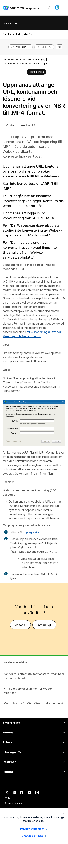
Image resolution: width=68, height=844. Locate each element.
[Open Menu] (65, 7)
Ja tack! (20, 625)
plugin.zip (32, 532)
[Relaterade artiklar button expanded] (62, 662)
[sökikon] (49, 8)
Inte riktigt (44, 625)
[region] (34, 825)
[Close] (63, 812)
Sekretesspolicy (13, 803)
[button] (57, 7)
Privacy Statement (32, 828)
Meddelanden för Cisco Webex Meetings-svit (34, 703)
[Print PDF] (23, 72)
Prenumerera (36, 71)
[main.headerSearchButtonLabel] (49, 6)
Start (4, 23)
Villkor (8, 798)
